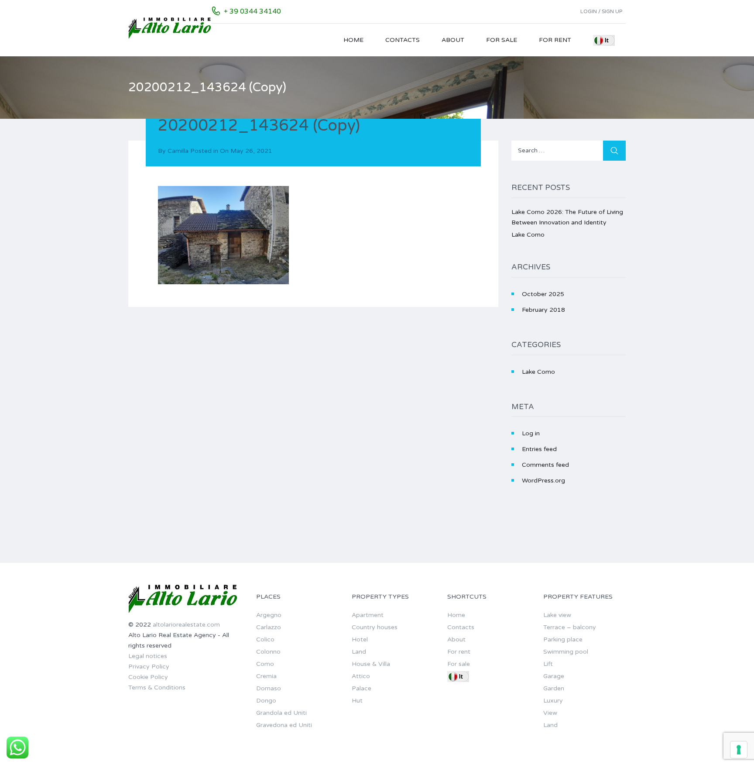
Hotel (360, 639)
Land (359, 651)
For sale (501, 40)
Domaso (268, 688)
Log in (531, 433)
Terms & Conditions (156, 687)
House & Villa (371, 664)
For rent (555, 40)
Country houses (375, 627)
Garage (553, 676)
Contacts (402, 40)
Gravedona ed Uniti (284, 725)
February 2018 (543, 310)
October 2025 (543, 294)
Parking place (563, 639)
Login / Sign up (601, 11)
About (453, 40)
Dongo (266, 700)
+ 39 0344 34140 (252, 11)
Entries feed (539, 449)
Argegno (268, 615)
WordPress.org (543, 480)
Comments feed (545, 465)
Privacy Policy (148, 666)
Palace (361, 688)
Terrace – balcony (569, 627)
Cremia (266, 676)
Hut (357, 700)
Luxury (553, 700)
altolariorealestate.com (186, 624)
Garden (553, 688)
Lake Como (528, 234)
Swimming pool (565, 651)
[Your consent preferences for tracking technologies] (738, 749)
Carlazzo (268, 627)
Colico (265, 639)
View (550, 713)
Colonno (268, 651)
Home (353, 40)
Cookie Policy (148, 677)
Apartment (368, 615)
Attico (361, 676)
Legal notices (147, 656)
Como (265, 664)
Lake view (557, 615)
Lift (548, 664)
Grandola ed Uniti (281, 713)
